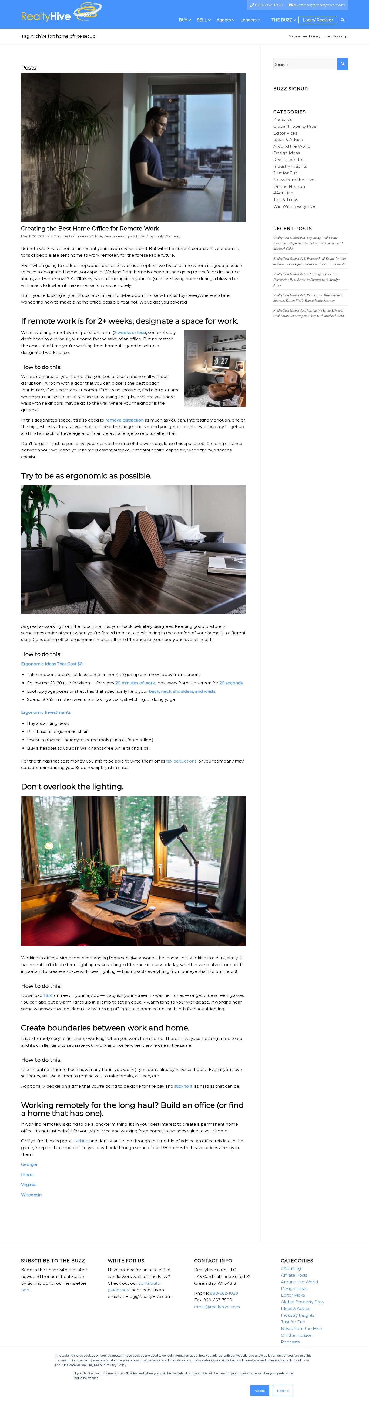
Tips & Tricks (135, 236)
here (26, 1289)
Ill (23, 1174)
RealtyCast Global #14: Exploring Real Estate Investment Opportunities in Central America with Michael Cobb (308, 243)
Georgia (29, 1164)
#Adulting (283, 192)
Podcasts (282, 119)
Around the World (291, 146)
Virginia (28, 1184)
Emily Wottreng (167, 236)
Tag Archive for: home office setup (58, 36)
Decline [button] (283, 1390)
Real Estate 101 (288, 159)
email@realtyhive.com (217, 1306)
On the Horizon (289, 186)
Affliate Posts (294, 1275)
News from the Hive (293, 179)
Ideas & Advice (91, 236)
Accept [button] (260, 1390)
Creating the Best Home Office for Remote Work (90, 228)
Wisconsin (31, 1194)
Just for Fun (285, 172)
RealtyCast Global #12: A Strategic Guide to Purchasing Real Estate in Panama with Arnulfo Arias (306, 279)
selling (81, 1140)
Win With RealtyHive (294, 206)
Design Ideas (114, 236)
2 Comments (61, 236)
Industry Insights (290, 166)
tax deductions (181, 761)
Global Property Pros (294, 126)
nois (29, 1174)
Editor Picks (285, 133)
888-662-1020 (224, 1293)
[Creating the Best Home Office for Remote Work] (133, 147)
